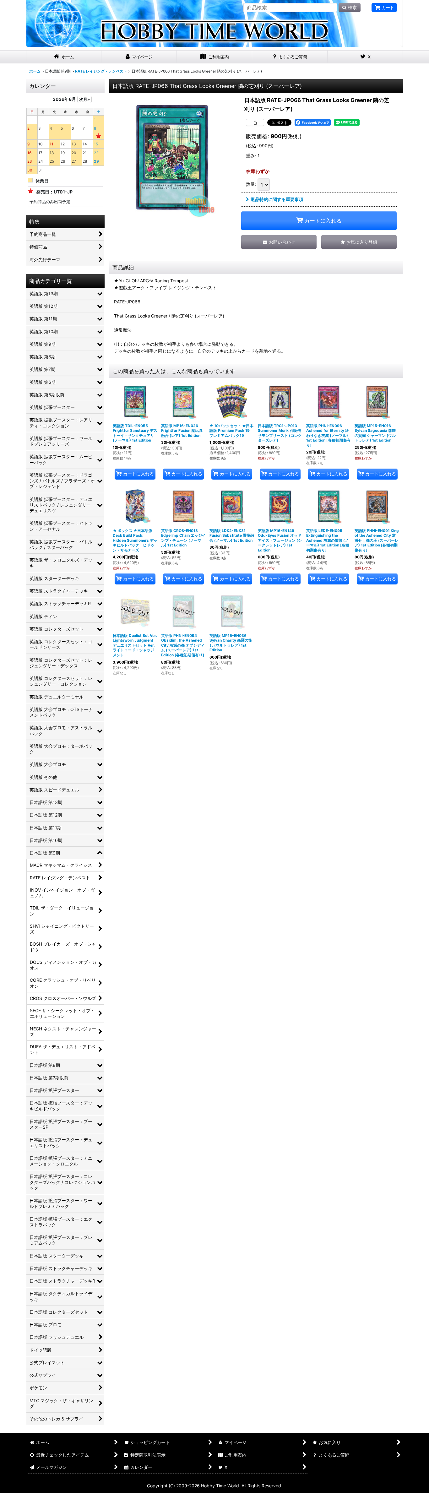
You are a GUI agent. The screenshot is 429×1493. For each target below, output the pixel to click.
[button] (359, 242)
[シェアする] (255, 122)
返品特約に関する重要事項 (277, 199)
